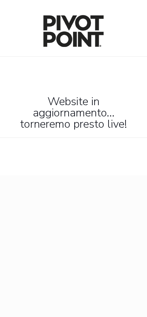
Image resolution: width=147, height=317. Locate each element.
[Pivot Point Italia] (73, 45)
